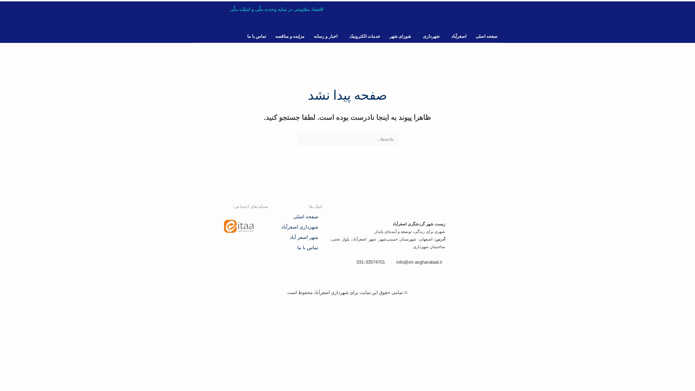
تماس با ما (256, 36)
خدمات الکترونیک (364, 36)
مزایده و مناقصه (290, 36)
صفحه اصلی (487, 36)
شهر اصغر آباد (304, 237)
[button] (457, 36)
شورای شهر (400, 36)
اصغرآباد (458, 36)
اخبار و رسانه (325, 36)
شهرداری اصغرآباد (299, 227)
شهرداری (431, 36)
